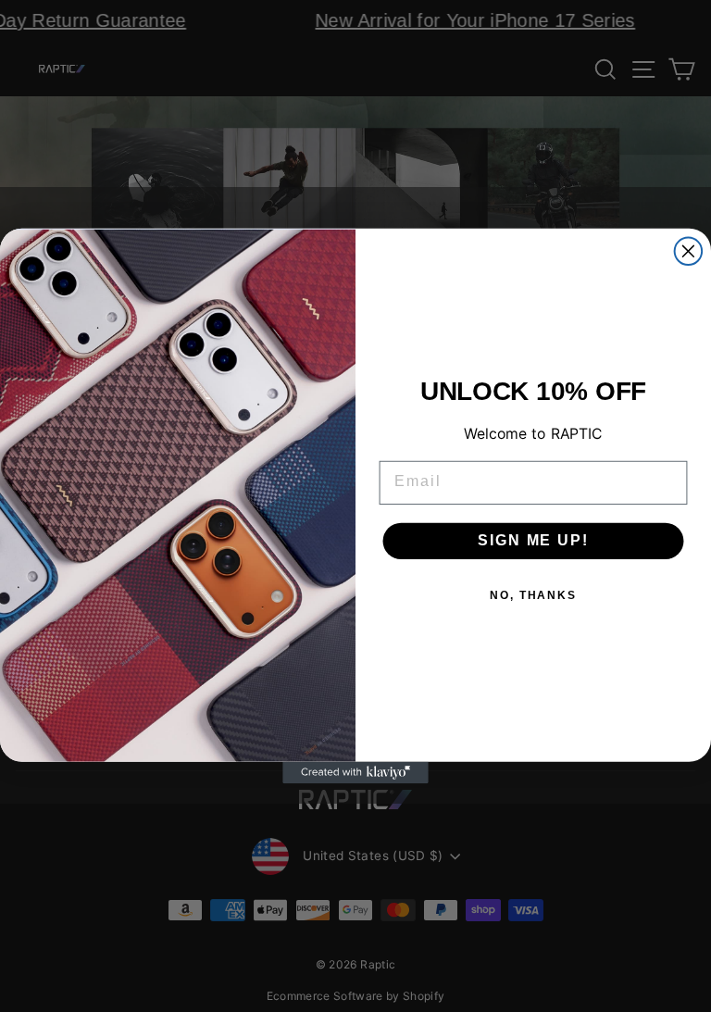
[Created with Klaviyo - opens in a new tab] (355, 773)
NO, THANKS (533, 595)
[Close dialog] (689, 251)
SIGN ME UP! (533, 540)
